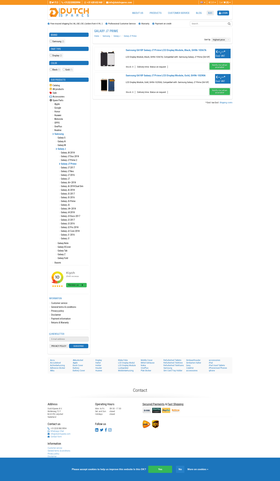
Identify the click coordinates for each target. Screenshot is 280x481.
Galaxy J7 (65, 178)
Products (156, 13)
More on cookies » (197, 469)
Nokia (143, 365)
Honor (57, 111)
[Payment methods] (156, 410)
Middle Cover (146, 360)
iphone (212, 370)
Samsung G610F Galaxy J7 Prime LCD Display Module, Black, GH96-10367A (166, 50)
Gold (69, 70)
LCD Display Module (127, 365)
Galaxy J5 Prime (68, 201)
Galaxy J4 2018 (67, 212)
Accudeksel (55, 363)
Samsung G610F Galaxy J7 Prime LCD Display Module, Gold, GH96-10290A (165, 75)
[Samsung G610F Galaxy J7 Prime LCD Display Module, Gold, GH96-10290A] (107, 83)
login (224, 13)
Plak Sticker (146, 370)
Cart (224, 2)
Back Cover (78, 365)
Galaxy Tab (62, 250)
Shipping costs (226, 102)
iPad (211, 363)
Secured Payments (153, 404)
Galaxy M (61, 145)
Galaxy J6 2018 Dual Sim (71, 186)
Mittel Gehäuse (147, 363)
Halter (98, 363)
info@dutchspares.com (60, 434)
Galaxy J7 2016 (67, 175)
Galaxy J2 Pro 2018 (69, 227)
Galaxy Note (63, 243)
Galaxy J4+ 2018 (68, 208)
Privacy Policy (58, 346)
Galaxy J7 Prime (68, 163)
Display (57, 55)
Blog (199, 13)
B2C (210, 13)
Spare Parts (57, 100)
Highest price (219, 40)
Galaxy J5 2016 (67, 197)
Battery (76, 368)
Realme (57, 130)
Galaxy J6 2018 (67, 190)
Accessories (58, 96)
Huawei (57, 115)
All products (58, 89)
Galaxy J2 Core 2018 (70, 231)
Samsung (58, 41)
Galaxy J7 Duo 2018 (69, 156)
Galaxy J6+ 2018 (68, 182)
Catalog (56, 85)
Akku (52, 370)
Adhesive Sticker (57, 368)
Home (96, 36)
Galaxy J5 (65, 205)
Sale (54, 93)
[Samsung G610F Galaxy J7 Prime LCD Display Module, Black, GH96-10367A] (107, 58)
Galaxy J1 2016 (67, 234)
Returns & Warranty (60, 322)
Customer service (179, 13)
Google (57, 107)
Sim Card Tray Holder (172, 370)
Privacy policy (57, 311)
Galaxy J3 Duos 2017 (70, 216)
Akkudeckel (78, 360)
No (180, 469)
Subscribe (78, 346)
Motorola (58, 119)
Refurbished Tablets (172, 360)
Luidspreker (123, 368)
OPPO (57, 122)
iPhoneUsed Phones (218, 368)
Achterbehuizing (57, 365)
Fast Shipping (175, 404)
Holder (98, 365)
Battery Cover (79, 370)
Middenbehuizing (126, 370)
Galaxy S (61, 137)
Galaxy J (61, 149)
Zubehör (190, 368)
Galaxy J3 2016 (67, 223)
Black (56, 70)
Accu (52, 360)
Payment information (61, 318)
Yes (160, 469)
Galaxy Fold (62, 258)
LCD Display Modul (126, 363)
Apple (57, 104)
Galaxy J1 (65, 238)
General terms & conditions (63, 307)
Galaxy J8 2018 (67, 152)
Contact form (56, 437)
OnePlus (58, 126)
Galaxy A (61, 141)
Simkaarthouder (193, 360)
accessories (214, 360)
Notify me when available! (219, 66)
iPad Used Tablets (217, 365)
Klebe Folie (123, 360)
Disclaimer (56, 314)
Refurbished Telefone (173, 363)
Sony (188, 365)
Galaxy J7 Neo (67, 171)
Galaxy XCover (64, 247)
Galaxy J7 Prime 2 (68, 160)
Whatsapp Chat (57, 431)
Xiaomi (57, 262)
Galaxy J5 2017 (67, 193)
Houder (98, 368)
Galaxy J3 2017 (67, 220)
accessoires (192, 370)
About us (137, 13)
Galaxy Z (61, 254)
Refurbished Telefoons (173, 365)
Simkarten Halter (193, 363)
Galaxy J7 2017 (67, 167)
